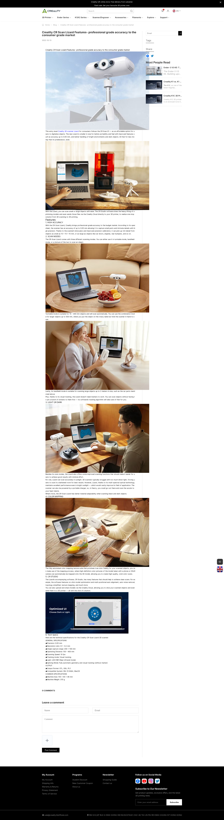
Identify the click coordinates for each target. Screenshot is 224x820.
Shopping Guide (110, 780)
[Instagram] (150, 781)
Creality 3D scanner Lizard (68, 131)
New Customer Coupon (82, 783)
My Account (47, 780)
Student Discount (79, 780)
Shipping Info (48, 783)
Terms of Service (49, 794)
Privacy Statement (50, 790)
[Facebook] (137, 781)
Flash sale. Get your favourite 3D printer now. (112, 5)
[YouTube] (144, 781)
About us (76, 787)
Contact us (107, 783)
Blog (55, 25)
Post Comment (51, 750)
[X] (157, 781)
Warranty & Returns (50, 787)
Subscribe (174, 802)
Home (47, 25)
